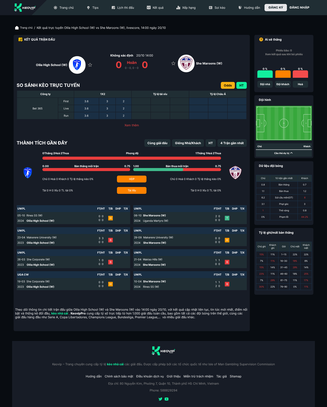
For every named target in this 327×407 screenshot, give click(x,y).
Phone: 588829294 (163, 390)
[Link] (25, 8)
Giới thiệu (174, 376)
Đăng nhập (299, 7)
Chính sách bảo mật (119, 376)
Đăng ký (276, 7)
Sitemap (235, 376)
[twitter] (160, 399)
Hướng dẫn (94, 376)
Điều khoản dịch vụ (150, 376)
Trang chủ (26, 27)
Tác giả (221, 376)
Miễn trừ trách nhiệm (198, 376)
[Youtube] (166, 399)
